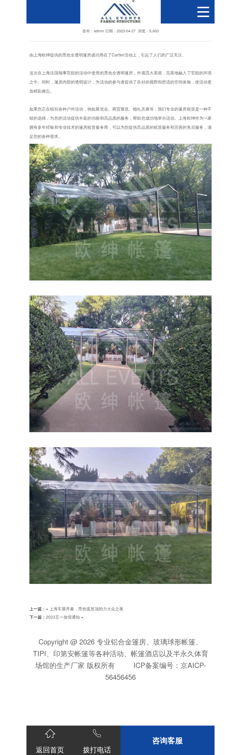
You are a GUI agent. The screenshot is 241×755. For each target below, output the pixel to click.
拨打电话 (97, 749)
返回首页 (50, 749)
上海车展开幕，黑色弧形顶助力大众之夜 (86, 609)
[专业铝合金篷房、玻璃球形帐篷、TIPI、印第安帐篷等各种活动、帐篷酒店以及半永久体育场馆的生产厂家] (120, 12)
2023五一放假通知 (63, 617)
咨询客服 (167, 740)
